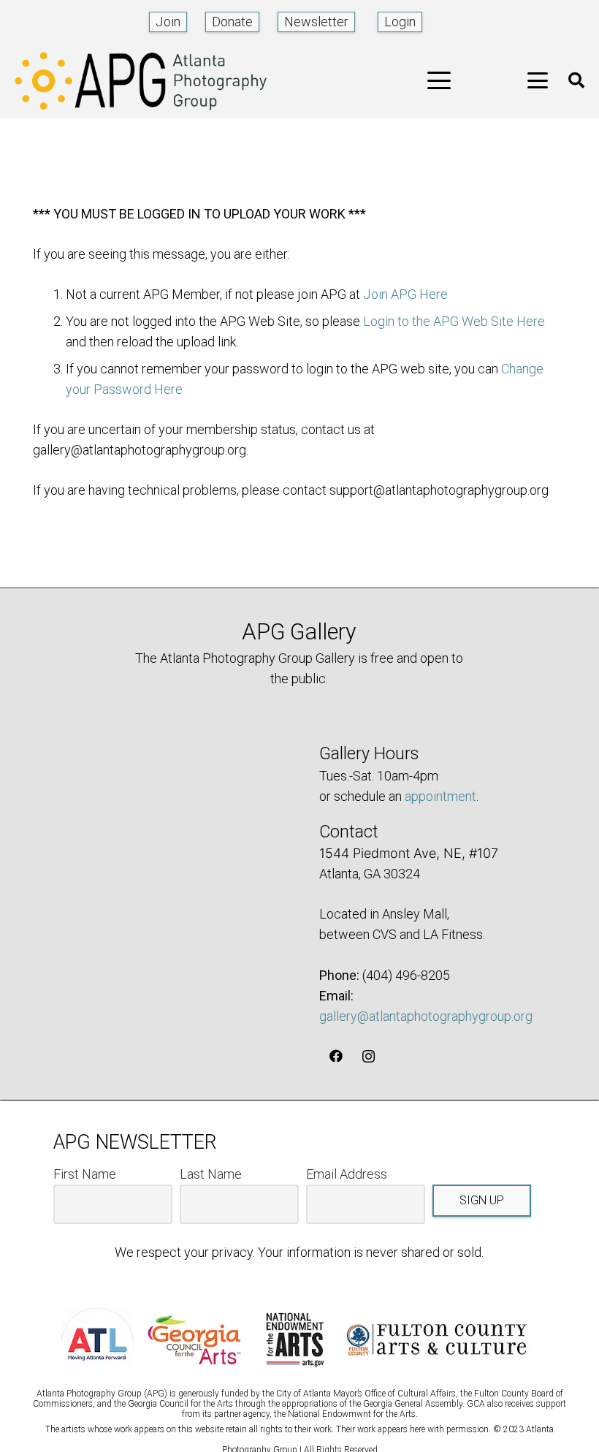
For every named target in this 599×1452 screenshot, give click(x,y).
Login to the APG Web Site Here (454, 321)
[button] (439, 80)
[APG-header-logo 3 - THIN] (141, 81)
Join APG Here (405, 294)
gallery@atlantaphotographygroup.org (426, 1016)
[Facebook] (335, 1056)
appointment (440, 796)
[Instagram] (368, 1056)
